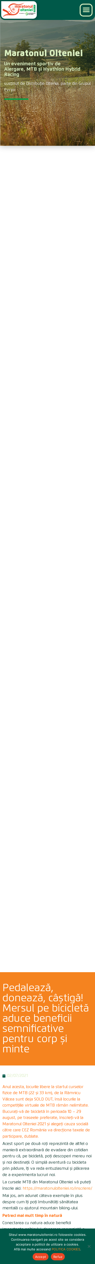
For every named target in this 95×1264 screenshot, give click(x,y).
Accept (40, 1257)
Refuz (57, 1257)
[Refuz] (88, 1246)
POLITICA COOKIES (66, 1249)
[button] (86, 10)
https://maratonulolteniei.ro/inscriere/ (57, 1188)
